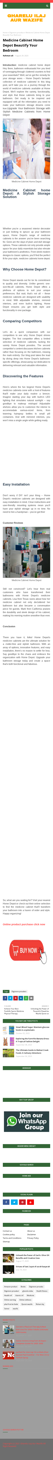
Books (23, 1286)
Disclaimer (31, 1234)
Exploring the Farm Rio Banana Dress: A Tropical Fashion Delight (32, 1040)
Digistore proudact (16, 32)
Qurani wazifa (26, 1304)
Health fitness (41, 1291)
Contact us (7, 1231)
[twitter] (14, 1202)
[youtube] (30, 1202)
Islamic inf (19, 1295)
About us (31, 1231)
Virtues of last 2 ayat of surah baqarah (33, 1266)
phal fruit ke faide (11, 1304)
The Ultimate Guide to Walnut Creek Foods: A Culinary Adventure (32, 1051)
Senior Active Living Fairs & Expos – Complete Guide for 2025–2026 (31, 1342)
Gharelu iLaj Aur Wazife (31, 1443)
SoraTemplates (21, 1453)
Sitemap (6, 1241)
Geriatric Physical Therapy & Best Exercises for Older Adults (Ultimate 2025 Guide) (32, 1329)
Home (5, 32)
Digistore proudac (36, 1286)
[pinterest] (22, 1202)
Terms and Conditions (12, 1238)
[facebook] (6, 1202)
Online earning (10, 1300)
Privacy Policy (33, 1238)
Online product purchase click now (24, 924)
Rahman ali (8, 55)
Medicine (30, 1295)
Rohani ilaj (40, 1304)
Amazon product (10, 1286)
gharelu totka (27, 1291)
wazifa (15, 1308)
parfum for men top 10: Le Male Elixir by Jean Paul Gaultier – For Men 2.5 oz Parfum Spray (32, 1355)
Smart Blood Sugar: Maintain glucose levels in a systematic (32, 1028)
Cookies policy (9, 1234)
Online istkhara (25, 1300)
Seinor (6, 1308)
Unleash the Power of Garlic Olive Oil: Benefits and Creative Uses (32, 1256)
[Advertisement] (26, 214)
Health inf (8, 1295)
